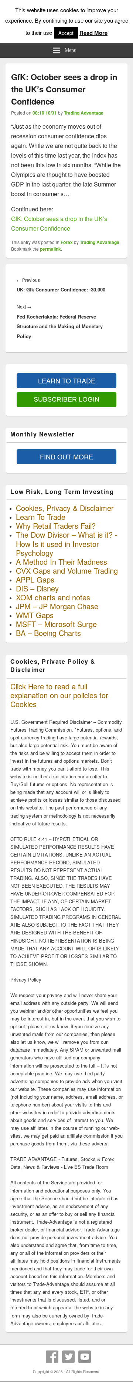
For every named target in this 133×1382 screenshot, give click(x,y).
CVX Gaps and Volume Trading (67, 570)
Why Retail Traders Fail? (56, 525)
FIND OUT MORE (66, 456)
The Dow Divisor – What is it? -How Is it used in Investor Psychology (66, 543)
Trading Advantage (83, 112)
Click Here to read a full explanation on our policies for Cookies (59, 695)
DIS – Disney (37, 588)
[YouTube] (84, 1356)
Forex (67, 242)
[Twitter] (68, 1356)
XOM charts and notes (53, 597)
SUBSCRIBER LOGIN (66, 399)
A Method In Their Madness (61, 561)
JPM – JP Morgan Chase (57, 606)
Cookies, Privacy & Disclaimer (65, 507)
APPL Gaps (35, 579)
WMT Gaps (35, 615)
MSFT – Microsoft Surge (56, 624)
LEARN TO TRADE (66, 380)
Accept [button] (66, 32)
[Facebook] (52, 1356)
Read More (93, 33)
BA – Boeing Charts (48, 632)
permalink (50, 248)
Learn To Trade (40, 516)
